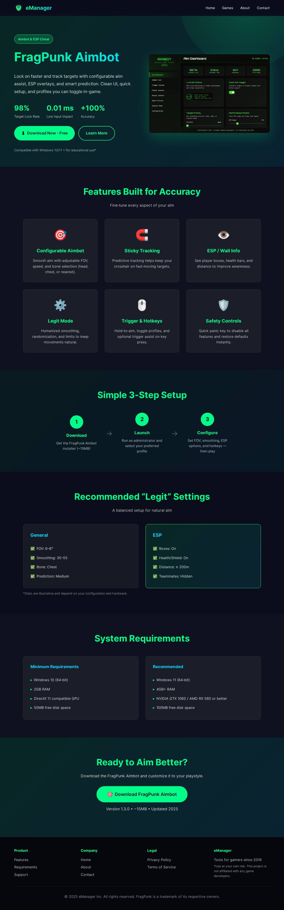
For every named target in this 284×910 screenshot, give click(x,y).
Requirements (25, 867)
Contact (263, 8)
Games (227, 8)
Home (210, 8)
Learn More (96, 133)
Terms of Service (161, 867)
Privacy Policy (159, 860)
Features (21, 860)
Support (21, 874)
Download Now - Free (44, 133)
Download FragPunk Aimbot (142, 794)
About (245, 8)
